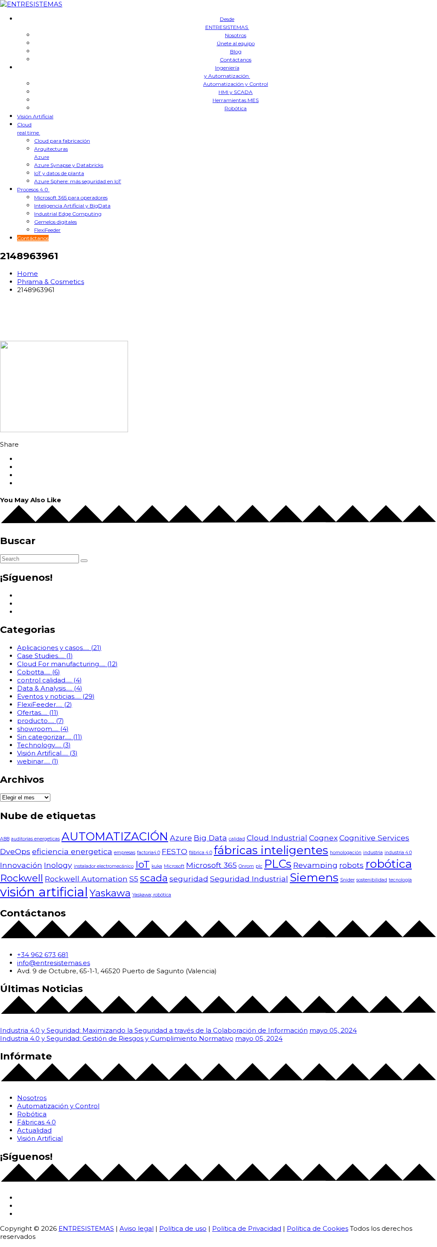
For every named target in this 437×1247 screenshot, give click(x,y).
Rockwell (21, 878)
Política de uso (183, 1228)
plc (259, 866)
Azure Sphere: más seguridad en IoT (77, 181)
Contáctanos (235, 59)
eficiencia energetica (72, 851)
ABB (4, 839)
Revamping (315, 865)
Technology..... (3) (44, 745)
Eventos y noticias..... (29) (56, 696)
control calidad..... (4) (49, 680)
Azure (181, 837)
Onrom (246, 866)
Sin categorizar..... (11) (49, 737)
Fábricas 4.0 (36, 1122)
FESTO (174, 851)
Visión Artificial (35, 116)
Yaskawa (110, 893)
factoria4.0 (148, 852)
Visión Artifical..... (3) (47, 753)
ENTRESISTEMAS (86, 1228)
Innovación (21, 865)
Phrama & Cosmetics (50, 282)
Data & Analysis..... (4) (49, 688)
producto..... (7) (40, 721)
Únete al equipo (236, 43)
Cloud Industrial (277, 837)
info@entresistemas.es (53, 963)
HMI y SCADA (235, 92)
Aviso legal (136, 1228)
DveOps (15, 851)
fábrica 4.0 (200, 852)
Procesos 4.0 (33, 189)
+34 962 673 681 (42, 955)
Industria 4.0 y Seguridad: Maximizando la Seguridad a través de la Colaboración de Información (154, 1030)
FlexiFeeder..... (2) (44, 704)
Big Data (210, 837)
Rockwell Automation (86, 878)
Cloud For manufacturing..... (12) (67, 664)
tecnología (400, 880)
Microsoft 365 (211, 865)
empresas (124, 852)
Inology (58, 865)
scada (154, 878)
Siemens (314, 877)
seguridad (188, 878)
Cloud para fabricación (62, 141)
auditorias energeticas (35, 839)
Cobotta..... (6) (38, 672)
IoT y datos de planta (59, 173)
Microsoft (174, 866)
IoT (142, 864)
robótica (388, 864)
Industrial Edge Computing (68, 214)
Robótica (235, 108)
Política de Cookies (317, 1228)
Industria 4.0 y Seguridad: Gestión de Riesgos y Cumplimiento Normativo (116, 1038)
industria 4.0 (398, 852)
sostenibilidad (371, 880)
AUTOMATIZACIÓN (114, 836)
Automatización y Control (235, 84)
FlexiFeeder (47, 230)
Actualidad (34, 1130)
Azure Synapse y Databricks (68, 165)
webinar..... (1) (37, 761)
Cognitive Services (374, 837)
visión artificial (44, 891)
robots (351, 865)
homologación (345, 852)
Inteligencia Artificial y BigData (72, 205)
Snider (347, 880)
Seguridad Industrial (249, 878)
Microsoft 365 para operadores (71, 197)
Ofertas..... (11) (37, 712)
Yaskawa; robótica (151, 895)
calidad (237, 839)
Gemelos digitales (55, 222)
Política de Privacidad (246, 1228)
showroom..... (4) (43, 729)
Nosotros (235, 35)
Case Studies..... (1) (45, 656)
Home (27, 273)
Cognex (323, 837)
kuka (156, 866)
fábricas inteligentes (271, 850)
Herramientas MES (236, 100)
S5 (133, 878)
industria (373, 852)
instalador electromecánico (104, 866)
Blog (236, 51)
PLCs (277, 864)
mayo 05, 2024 (333, 1030)
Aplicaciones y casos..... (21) (59, 648)
